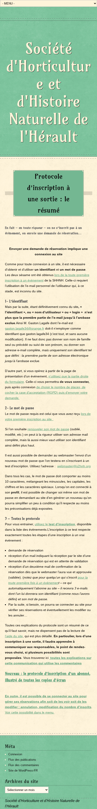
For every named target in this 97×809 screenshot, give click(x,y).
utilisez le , (55, 524)
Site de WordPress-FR (23, 770)
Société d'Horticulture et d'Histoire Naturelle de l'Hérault (48, 92)
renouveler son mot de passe (48, 429)
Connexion (15, 754)
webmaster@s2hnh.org (74, 466)
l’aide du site (14, 636)
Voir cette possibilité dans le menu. (29, 712)
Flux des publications (22, 759)
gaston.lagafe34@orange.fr (24, 328)
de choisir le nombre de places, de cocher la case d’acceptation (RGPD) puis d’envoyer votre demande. (46, 392)
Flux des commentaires (23, 765)
